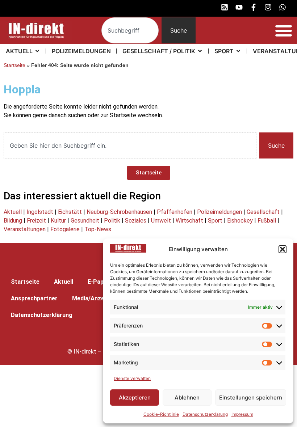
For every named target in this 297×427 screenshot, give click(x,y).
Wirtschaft (189, 220)
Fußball (267, 220)
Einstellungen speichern (250, 397)
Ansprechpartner (34, 298)
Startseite (14, 65)
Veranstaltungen (25, 229)
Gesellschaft (263, 211)
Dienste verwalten (132, 378)
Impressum (242, 414)
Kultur (58, 220)
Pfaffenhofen (174, 211)
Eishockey (240, 220)
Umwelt (161, 220)
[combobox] (130, 30)
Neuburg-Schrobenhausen (119, 211)
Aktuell (13, 211)
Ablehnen (187, 397)
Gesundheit (85, 220)
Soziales (135, 220)
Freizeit (36, 220)
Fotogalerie (65, 229)
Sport (215, 220)
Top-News (97, 229)
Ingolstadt (39, 211)
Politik (112, 220)
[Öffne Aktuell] (37, 51)
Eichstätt (70, 211)
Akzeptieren (135, 397)
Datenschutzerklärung (205, 414)
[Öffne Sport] (238, 51)
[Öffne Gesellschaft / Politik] (200, 51)
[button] (282, 249)
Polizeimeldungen (219, 211)
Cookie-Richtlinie (161, 414)
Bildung (13, 220)
